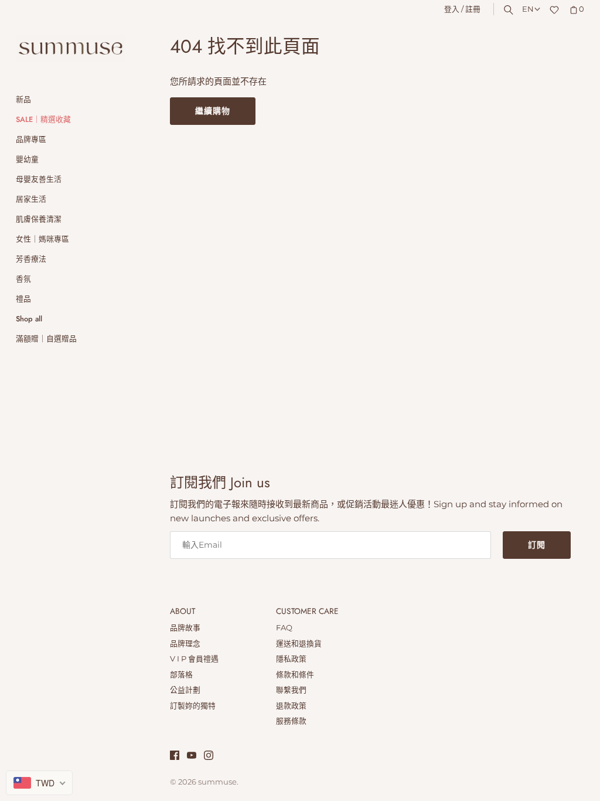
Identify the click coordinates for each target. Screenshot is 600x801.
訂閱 (537, 544)
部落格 (181, 674)
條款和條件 (295, 674)
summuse (217, 782)
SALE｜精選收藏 (43, 119)
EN (528, 9)
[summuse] (70, 49)
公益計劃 (185, 689)
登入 (451, 9)
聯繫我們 (291, 689)
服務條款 (291, 721)
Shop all (29, 318)
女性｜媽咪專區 (42, 239)
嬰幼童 (27, 159)
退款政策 (291, 705)
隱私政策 (291, 658)
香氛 (23, 278)
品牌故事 (185, 627)
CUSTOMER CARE (307, 611)
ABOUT (182, 611)
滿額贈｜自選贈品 (46, 338)
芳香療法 (31, 258)
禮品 (23, 298)
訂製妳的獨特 (193, 705)
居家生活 (31, 199)
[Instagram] (208, 756)
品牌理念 (185, 643)
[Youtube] (191, 756)
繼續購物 (212, 111)
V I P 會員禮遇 (194, 658)
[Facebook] (174, 756)
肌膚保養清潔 (39, 219)
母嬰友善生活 (39, 179)
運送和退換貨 (299, 643)
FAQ (284, 627)
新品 (23, 99)
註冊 (472, 9)
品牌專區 (31, 139)
